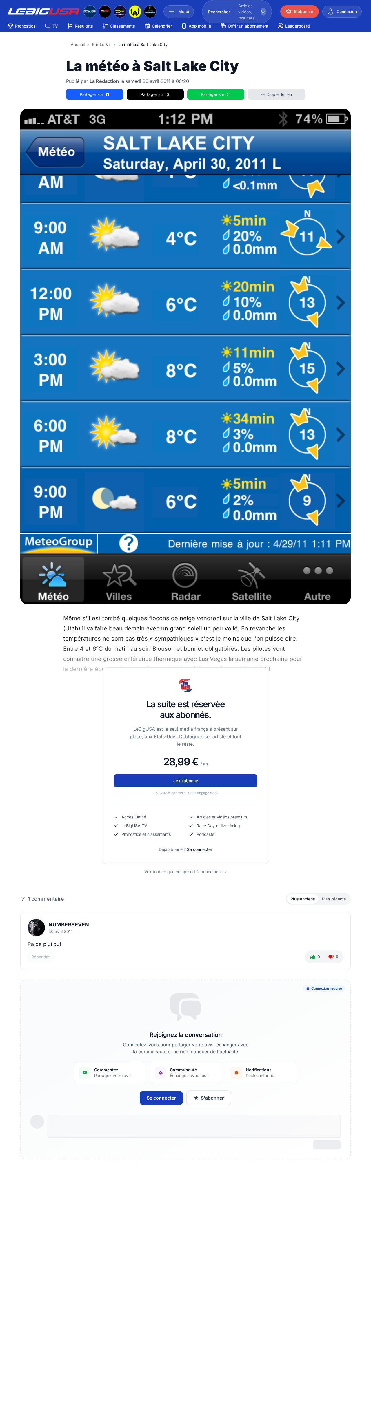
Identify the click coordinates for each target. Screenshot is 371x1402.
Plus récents (334, 898)
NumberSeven (68, 925)
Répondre (40, 956)
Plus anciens (302, 898)
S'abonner (212, 1098)
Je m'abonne (185, 780)
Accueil (78, 44)
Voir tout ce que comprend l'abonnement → (185, 871)
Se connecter (199, 849)
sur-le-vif (101, 44)
